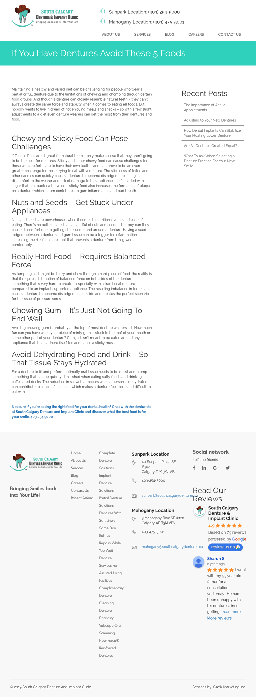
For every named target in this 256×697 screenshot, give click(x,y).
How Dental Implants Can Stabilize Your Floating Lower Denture (212, 133)
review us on (223, 546)
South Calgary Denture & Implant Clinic (223, 513)
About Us (111, 34)
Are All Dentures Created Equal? (210, 146)
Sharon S (215, 558)
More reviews (219, 618)
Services (142, 34)
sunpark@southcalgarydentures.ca (170, 496)
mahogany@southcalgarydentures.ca (172, 547)
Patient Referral (82, 498)
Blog (169, 34)
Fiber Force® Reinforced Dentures (109, 648)
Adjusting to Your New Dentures (210, 120)
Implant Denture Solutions (106, 482)
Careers (196, 34)
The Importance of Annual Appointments (205, 107)
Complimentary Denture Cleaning (111, 595)
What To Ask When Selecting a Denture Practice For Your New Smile (209, 161)
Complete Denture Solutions (107, 460)
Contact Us (229, 34)
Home (76, 453)
